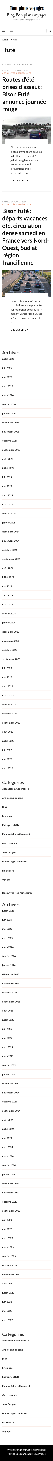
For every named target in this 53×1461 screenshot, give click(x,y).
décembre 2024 (10, 531)
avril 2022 (7, 768)
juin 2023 (7, 668)
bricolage (7, 816)
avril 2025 (7, 495)
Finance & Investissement (16, 834)
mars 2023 (8, 695)
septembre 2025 (11, 449)
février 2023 (9, 704)
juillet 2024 (8, 577)
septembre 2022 (11, 722)
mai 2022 (7, 759)
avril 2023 (7, 686)
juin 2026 (7, 368)
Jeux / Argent (9, 852)
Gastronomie (9, 843)
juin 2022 (7, 750)
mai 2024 (7, 586)
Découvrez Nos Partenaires (17, 892)
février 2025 (9, 513)
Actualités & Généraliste (16, 73)
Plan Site (40, 1449)
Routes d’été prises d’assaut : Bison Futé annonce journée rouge (24, 94)
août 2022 (7, 731)
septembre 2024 (11, 558)
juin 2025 (7, 477)
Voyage (6, 879)
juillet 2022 (8, 740)
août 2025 (7, 458)
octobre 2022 (9, 713)
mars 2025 (8, 504)
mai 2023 (7, 677)
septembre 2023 (11, 659)
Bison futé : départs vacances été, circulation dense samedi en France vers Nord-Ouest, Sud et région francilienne (25, 236)
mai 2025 (7, 486)
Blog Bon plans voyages (26, 15)
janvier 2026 (8, 413)
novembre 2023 (10, 640)
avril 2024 (7, 595)
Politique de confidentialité (21, 1453)
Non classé (8, 870)
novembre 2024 (10, 540)
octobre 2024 (9, 549)
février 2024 (9, 613)
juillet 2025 (8, 467)
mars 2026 (8, 395)
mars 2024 (8, 604)
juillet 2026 (8, 358)
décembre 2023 (10, 631)
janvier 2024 (8, 622)
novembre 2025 (10, 431)
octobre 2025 (9, 440)
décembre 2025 (10, 422)
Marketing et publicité (14, 861)
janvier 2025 (8, 522)
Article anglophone (12, 797)
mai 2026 (7, 377)
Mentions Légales (16, 1449)
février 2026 (9, 404)
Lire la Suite (18, 180)
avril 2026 (7, 386)
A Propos (41, 1453)
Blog (4, 806)
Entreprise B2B (10, 825)
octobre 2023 (9, 649)
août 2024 (7, 568)
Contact (30, 1449)
